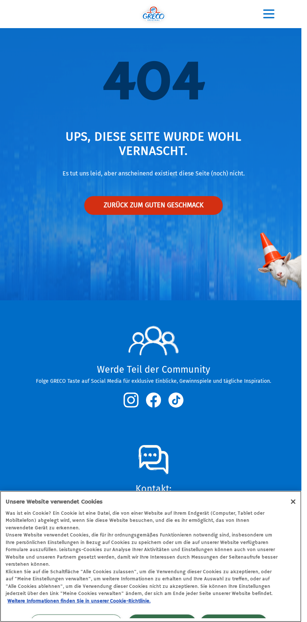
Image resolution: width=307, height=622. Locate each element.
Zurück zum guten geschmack (154, 205)
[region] (150, 556)
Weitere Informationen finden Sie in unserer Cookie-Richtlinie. (79, 601)
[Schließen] (293, 501)
